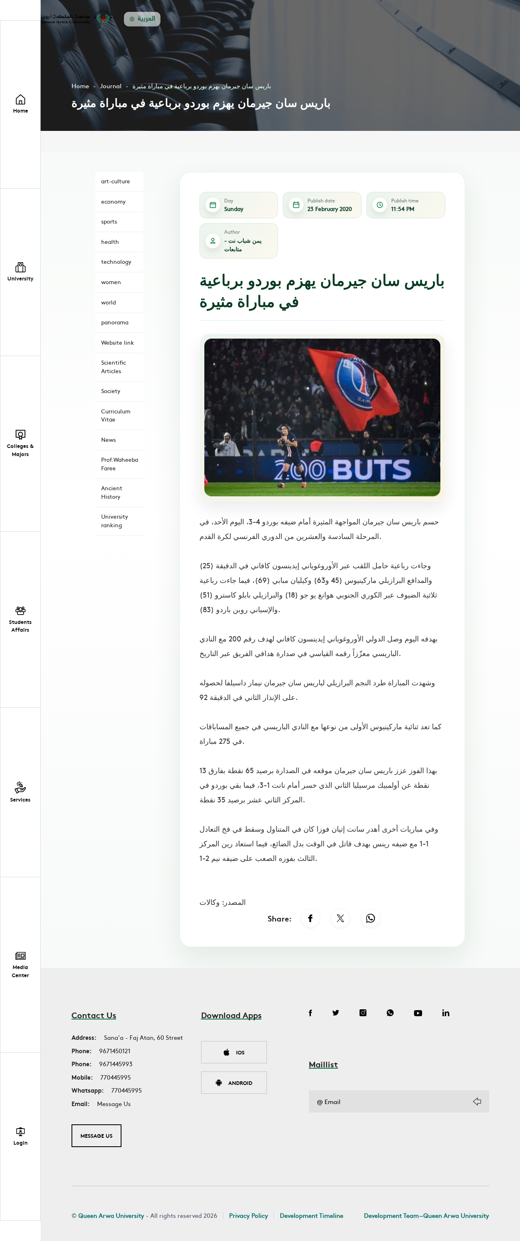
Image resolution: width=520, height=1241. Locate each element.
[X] (340, 918)
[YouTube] (418, 1013)
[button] (20, 272)
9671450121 (114, 1050)
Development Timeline (311, 1215)
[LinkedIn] (445, 1013)
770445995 (115, 1077)
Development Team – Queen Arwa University (426, 1215)
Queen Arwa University (111, 1215)
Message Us (114, 1103)
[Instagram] (363, 1013)
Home (80, 85)
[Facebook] (310, 918)
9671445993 (115, 1063)
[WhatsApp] (370, 918)
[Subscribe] (477, 1101)
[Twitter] (335, 1013)
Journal (110, 85)
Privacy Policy (248, 1215)
